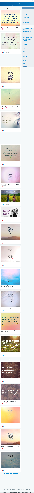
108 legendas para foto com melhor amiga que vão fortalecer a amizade (28, 19)
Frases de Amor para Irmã (26, 17)
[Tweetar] (3, 29)
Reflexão (3, 3)
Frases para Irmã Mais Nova (26, 14)
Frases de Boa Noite (25, 47)
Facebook (24, 489)
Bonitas (21, 3)
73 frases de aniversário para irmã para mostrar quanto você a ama (27, 11)
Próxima (16, 473)
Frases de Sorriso (25, 56)
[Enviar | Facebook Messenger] (4, 29)
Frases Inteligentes (25, 59)
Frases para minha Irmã (25, 9)
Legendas (17, 3)
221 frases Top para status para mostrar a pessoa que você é (28, 35)
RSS (21, 489)
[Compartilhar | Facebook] (1, 29)
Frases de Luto (24, 51)
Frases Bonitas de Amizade (26, 22)
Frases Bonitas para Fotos (26, 41)
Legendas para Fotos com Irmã (26, 13)
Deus (31, 3)
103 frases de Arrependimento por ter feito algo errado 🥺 (28, 29)
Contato (4, 489)
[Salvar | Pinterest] (2, 29)
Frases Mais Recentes (25, 66)
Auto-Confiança (25, 3)
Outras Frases (24, 64)
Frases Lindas (24, 60)
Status (9, 3)
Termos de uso (13, 489)
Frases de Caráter (25, 48)
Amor (28, 3)
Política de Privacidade (8, 489)
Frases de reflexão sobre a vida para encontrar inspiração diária (27, 54)
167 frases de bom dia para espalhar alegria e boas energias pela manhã (27, 31)
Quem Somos (18, 489)
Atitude (6, 3)
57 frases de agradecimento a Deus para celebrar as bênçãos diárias (28, 37)
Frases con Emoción (28, 489)
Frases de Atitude (25, 44)
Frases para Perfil (25, 63)
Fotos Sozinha (13, 3)
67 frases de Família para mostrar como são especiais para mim (27, 40)
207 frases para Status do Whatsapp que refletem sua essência (28, 33)
